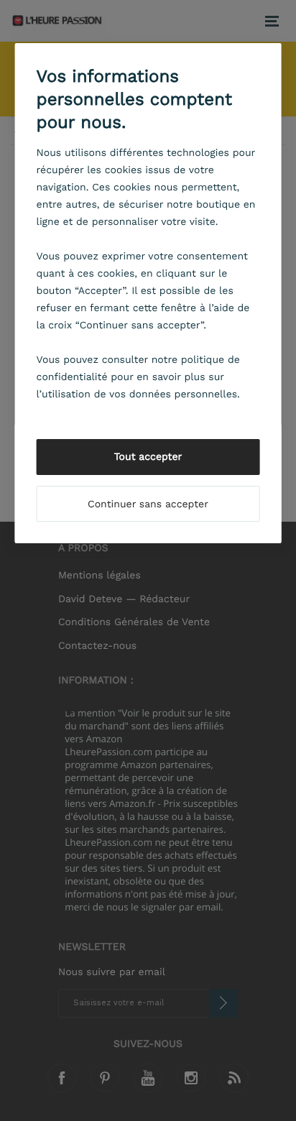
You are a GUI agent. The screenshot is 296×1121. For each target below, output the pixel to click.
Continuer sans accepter (148, 504)
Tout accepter (148, 457)
